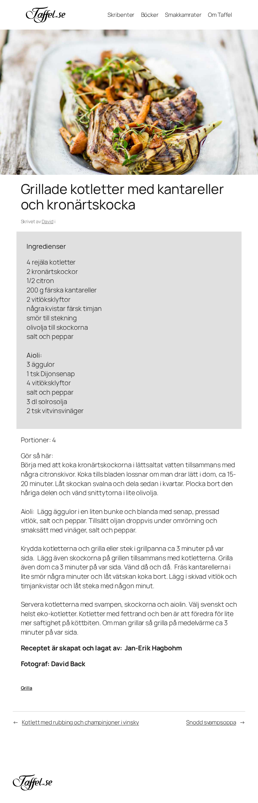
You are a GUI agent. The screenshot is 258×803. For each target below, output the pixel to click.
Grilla (26, 688)
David (47, 221)
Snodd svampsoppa (211, 722)
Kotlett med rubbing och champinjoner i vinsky (80, 722)
